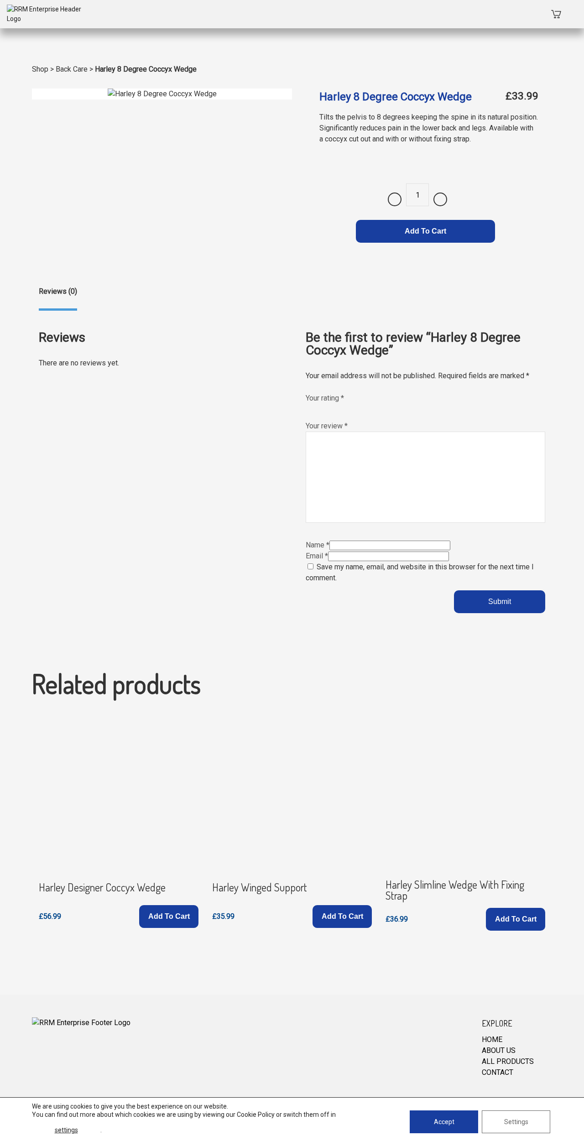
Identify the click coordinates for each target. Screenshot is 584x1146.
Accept (444, 1121)
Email (317, 556)
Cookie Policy (256, 1114)
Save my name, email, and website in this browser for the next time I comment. (420, 572)
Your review (327, 426)
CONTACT (497, 1072)
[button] (168, 916)
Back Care (72, 69)
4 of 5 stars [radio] (339, 408)
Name (317, 545)
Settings (516, 1121)
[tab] (58, 298)
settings (66, 1130)
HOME (492, 1039)
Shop (40, 69)
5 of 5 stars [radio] (348, 408)
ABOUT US (499, 1050)
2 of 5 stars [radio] (319, 408)
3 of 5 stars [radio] (329, 408)
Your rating (325, 398)
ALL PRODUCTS (508, 1061)
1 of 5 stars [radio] (310, 408)
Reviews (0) (58, 291)
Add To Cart (425, 231)
